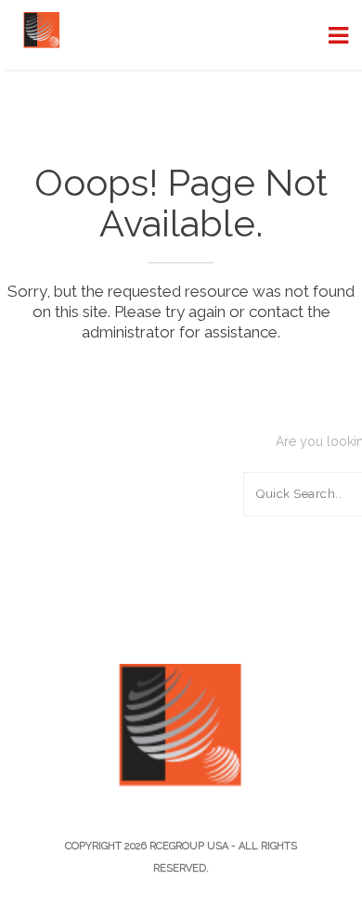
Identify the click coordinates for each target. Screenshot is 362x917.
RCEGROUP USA (188, 846)
